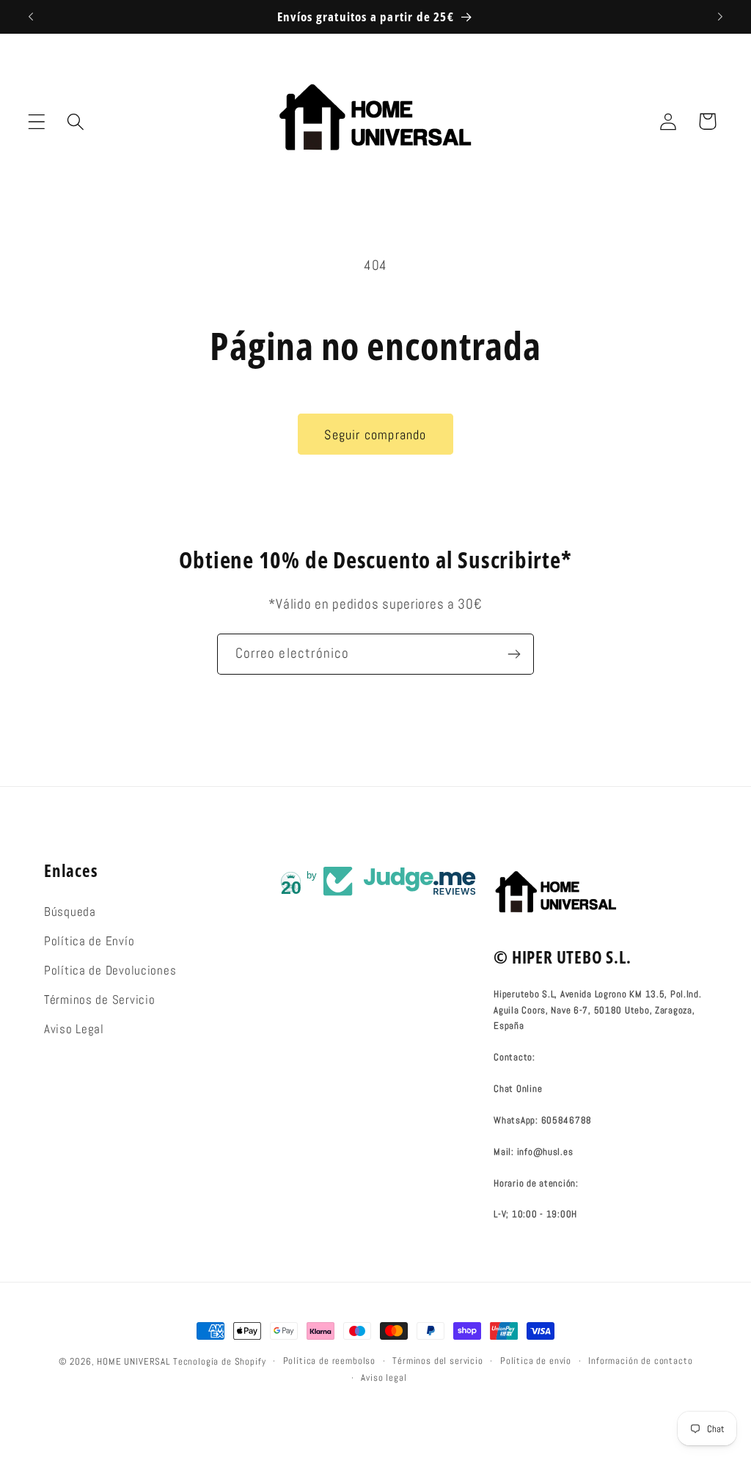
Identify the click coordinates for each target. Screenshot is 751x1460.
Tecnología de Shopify (219, 1361)
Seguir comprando (375, 434)
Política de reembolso (329, 1360)
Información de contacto (640, 1360)
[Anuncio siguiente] (720, 17)
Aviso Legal (74, 1029)
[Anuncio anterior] (31, 17)
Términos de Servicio (99, 1000)
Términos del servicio (437, 1360)
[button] (37, 121)
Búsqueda (70, 912)
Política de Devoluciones (110, 970)
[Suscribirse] (513, 654)
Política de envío (535, 1360)
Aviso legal (383, 1377)
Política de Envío (89, 941)
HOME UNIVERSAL (133, 1361)
